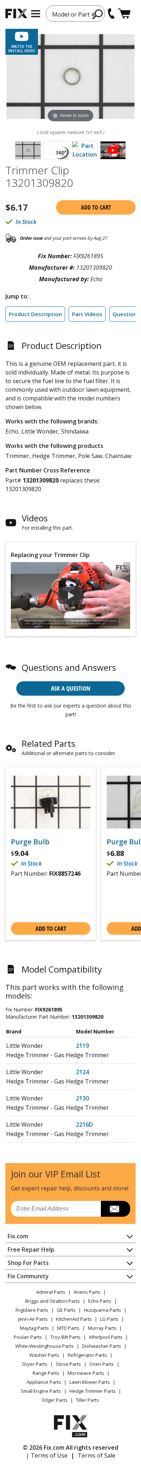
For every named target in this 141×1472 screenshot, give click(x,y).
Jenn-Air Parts (33, 1319)
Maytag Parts (34, 1328)
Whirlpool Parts (106, 1337)
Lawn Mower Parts (89, 1382)
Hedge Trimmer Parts (92, 1391)
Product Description (35, 314)
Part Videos (87, 314)
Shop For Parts (28, 1263)
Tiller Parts (87, 1400)
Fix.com (18, 1236)
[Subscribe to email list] (115, 1209)
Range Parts (46, 1373)
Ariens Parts (87, 1292)
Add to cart (96, 207)
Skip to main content (70, 6)
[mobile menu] (35, 14)
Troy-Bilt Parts (65, 1337)
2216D (84, 1124)
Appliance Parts (44, 1382)
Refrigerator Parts (87, 1355)
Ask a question (70, 688)
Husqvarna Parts (102, 1310)
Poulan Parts (28, 1337)
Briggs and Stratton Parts (52, 1301)
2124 (82, 1072)
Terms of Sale (96, 1455)
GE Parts (66, 1310)
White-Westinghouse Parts (44, 1346)
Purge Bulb (30, 842)
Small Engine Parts (41, 1391)
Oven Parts (101, 1364)
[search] (98, 14)
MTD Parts (68, 1328)
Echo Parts (99, 1301)
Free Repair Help (31, 1249)
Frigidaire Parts (32, 1310)
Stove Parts (68, 1364)
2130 (82, 1098)
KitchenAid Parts (74, 1319)
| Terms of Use (47, 1455)
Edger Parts (55, 1400)
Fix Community (28, 1276)
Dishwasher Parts (101, 1346)
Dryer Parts (34, 1364)
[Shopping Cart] (124, 13)
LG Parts (109, 1319)
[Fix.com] (16, 13)
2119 (82, 1046)
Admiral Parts (50, 1292)
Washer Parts (44, 1355)
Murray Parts (102, 1328)
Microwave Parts (86, 1373)
